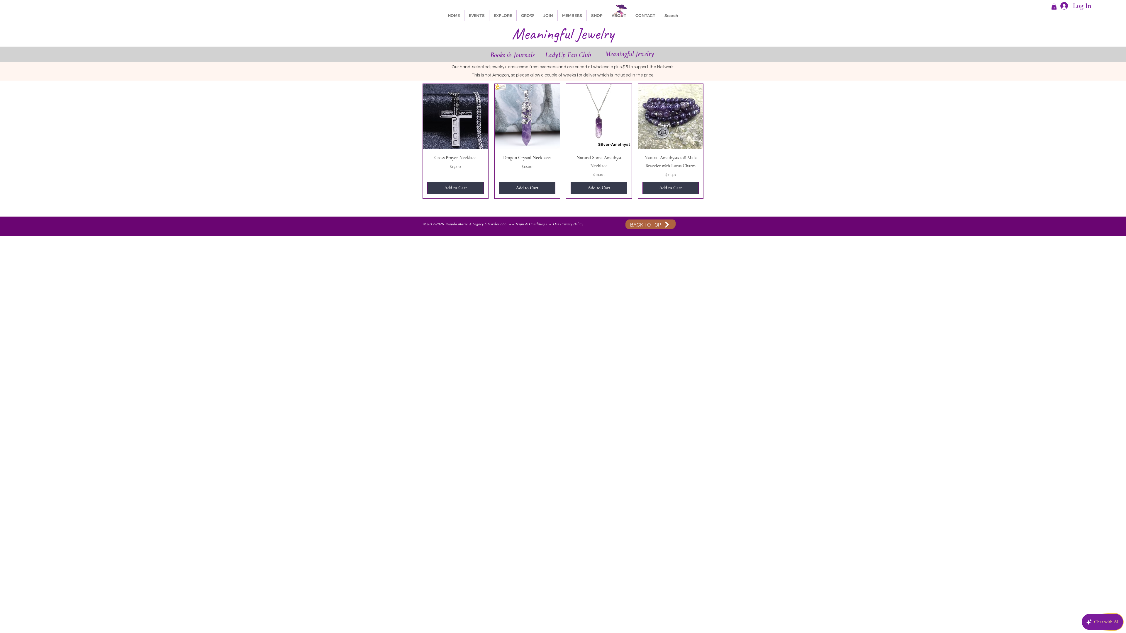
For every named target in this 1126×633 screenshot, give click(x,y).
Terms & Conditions (531, 224)
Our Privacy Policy (568, 224)
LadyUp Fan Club (568, 55)
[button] (1054, 6)
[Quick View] (455, 116)
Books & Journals (512, 55)
